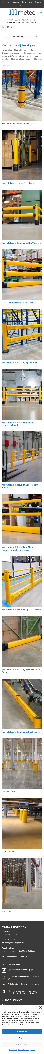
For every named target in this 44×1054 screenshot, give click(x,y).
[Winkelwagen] (41, 11)
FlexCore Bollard (9, 911)
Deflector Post (8, 851)
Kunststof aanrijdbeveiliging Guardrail (19, 362)
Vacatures (15, 2)
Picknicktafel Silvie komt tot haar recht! (23, 984)
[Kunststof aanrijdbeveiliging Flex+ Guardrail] (22, 215)
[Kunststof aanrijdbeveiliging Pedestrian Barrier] (22, 456)
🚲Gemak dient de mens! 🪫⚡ (20, 969)
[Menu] (3, 12)
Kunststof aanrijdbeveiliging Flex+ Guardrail (22, 243)
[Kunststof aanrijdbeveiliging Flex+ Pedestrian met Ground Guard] (22, 519)
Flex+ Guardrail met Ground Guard (17, 302)
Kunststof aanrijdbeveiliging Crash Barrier (21, 732)
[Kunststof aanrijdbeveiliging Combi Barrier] (22, 581)
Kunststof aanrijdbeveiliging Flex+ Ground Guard (21, 670)
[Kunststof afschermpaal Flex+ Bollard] (22, 155)
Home (10, 20)
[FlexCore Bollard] (22, 883)
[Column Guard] (22, 763)
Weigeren (22, 1038)
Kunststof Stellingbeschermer (15, 123)
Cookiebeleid (13, 1050)
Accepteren (22, 1031)
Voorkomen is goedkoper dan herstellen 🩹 (24, 977)
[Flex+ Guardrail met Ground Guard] (22, 274)
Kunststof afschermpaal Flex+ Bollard (19, 183)
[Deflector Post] (22, 823)
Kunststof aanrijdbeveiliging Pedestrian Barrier (20, 486)
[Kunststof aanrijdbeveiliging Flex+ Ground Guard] (22, 641)
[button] (40, 1007)
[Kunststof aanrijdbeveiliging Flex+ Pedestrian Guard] (22, 394)
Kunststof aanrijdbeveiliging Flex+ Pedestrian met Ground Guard (17, 548)
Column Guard (8, 791)
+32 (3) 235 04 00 (12, 939)
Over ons (5, 2)
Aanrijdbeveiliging (25, 20)
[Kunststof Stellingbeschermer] (22, 95)
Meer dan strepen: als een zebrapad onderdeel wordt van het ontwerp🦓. (23, 992)
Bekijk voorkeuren (22, 1044)
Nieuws (38, 2)
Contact (33, 1050)
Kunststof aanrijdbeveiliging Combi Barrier (21, 609)
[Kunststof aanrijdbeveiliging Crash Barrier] (22, 704)
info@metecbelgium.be (14, 942)
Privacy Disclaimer (23, 1050)
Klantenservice (26, 2)
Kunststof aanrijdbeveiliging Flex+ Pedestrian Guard (17, 423)
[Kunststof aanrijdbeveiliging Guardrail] (22, 334)
